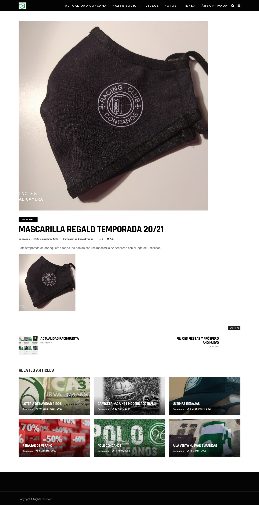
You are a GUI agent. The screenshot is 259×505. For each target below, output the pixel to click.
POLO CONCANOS (110, 445)
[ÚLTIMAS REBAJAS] (204, 396)
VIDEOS (152, 5)
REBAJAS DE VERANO (37, 445)
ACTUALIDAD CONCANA (86, 5)
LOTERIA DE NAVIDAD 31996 (41, 403)
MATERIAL (28, 219)
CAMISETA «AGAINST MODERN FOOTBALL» (127, 403)
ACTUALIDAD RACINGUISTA (59, 340)
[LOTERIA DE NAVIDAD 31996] (54, 396)
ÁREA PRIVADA (215, 5)
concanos (24, 239)
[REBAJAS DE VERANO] (54, 438)
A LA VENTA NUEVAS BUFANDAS (195, 445)
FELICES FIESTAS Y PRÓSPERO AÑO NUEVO (198, 342)
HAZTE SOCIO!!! (126, 5)
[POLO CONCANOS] (129, 438)
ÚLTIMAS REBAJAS (186, 403)
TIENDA (189, 5)
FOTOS (171, 5)
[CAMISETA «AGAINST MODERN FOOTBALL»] (129, 396)
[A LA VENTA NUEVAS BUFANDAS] (204, 438)
